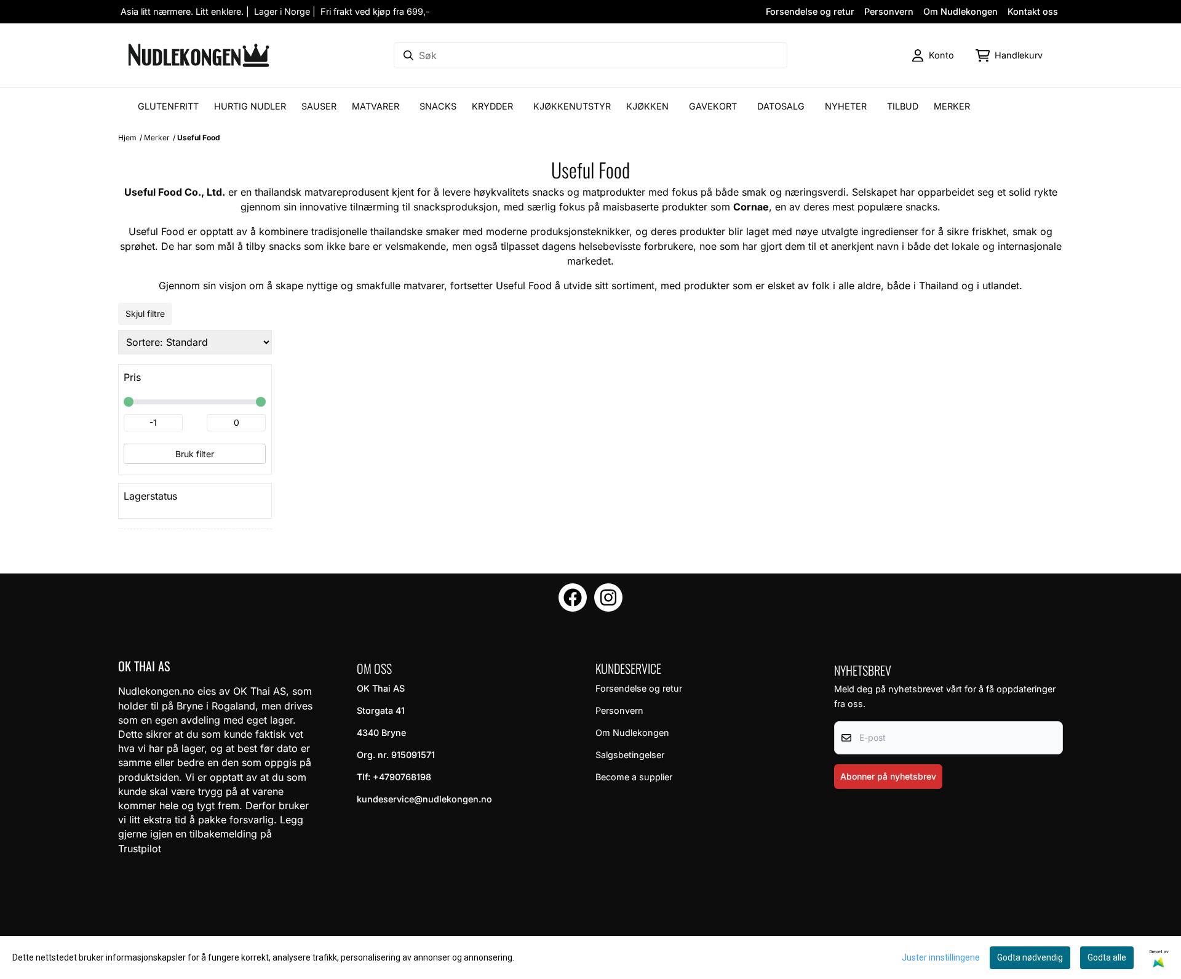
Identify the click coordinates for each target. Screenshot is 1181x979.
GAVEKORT (713, 106)
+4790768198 (402, 777)
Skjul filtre (145, 313)
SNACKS (438, 106)
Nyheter (846, 106)
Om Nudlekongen (960, 11)
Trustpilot (139, 848)
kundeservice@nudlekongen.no (424, 799)
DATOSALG (781, 106)
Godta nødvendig (1030, 957)
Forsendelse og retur (810, 11)
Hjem (127, 137)
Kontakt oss (1033, 11)
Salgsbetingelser (629, 754)
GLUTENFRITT (168, 106)
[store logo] (198, 55)
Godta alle (1107, 957)
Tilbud (902, 106)
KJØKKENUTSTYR (572, 106)
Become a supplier (633, 777)
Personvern (888, 11)
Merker (952, 106)
